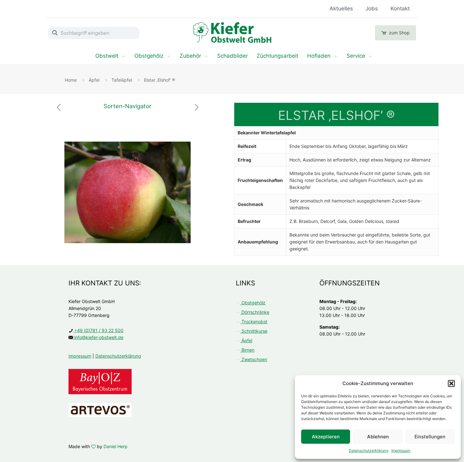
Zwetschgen (253, 359)
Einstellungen (429, 437)
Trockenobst (253, 321)
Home (71, 80)
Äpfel (94, 80)
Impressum (400, 450)
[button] (451, 383)
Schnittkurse (253, 331)
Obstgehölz (252, 302)
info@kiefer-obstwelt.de (98, 337)
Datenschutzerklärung (368, 450)
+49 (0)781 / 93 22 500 (98, 330)
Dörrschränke (254, 312)
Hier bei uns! (163, 9)
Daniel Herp (116, 446)
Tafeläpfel (121, 80)
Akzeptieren (326, 437)
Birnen (247, 350)
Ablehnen (378, 437)
